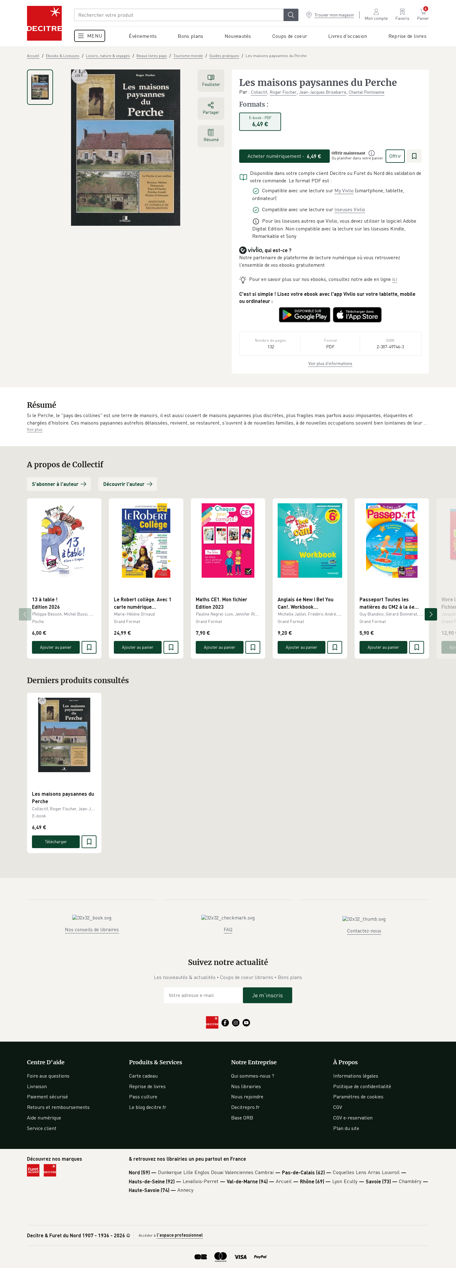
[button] (228, 419)
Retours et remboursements (58, 1107)
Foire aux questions (48, 1076)
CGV (337, 1107)
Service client (41, 1128)
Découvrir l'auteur (124, 484)
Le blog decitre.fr (147, 1107)
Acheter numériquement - (284, 156)
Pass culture (143, 1096)
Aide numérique (44, 1118)
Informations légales (355, 1076)
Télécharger (56, 841)
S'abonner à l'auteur (55, 484)
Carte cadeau (143, 1076)
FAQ (228, 929)
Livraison (37, 1086)
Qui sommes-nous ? (252, 1076)
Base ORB (242, 1118)
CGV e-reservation (353, 1118)
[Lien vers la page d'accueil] (44, 23)
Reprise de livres (147, 1086)
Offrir (395, 156)
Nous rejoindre (247, 1096)
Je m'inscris (267, 995)
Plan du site (346, 1128)
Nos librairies (246, 1086)
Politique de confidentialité (362, 1086)
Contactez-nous (364, 931)
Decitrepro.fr (245, 1107)
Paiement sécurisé (47, 1096)
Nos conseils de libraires (92, 929)
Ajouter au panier (56, 647)
